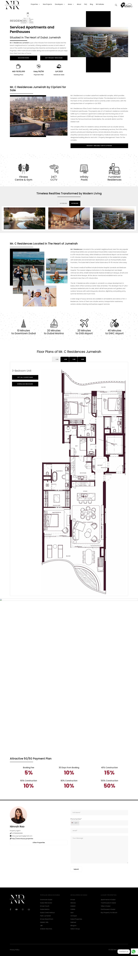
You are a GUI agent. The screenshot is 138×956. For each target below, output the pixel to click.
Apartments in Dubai (108, 900)
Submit (76, 869)
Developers (59, 4)
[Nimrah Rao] (18, 815)
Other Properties (39, 843)
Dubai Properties (76, 919)
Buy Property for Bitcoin (109, 913)
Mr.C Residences (76, 249)
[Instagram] (23, 909)
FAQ (85, 4)
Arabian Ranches (46, 929)
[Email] (29, 910)
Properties (34, 4)
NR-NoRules (100, 4)
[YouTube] (16, 909)
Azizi (72, 913)
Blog (91, 4)
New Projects (47, 4)
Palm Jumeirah (45, 916)
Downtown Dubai (46, 900)
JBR (41, 926)
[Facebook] (10, 909)
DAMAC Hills (44, 922)
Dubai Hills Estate (46, 903)
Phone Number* (76, 821)
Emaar (73, 900)
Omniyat (74, 916)
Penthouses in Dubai (108, 909)
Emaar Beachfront (46, 919)
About (79, 4)
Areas (70, 4)
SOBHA (73, 909)
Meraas (73, 903)
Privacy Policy (14, 950)
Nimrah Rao (17, 826)
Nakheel (73, 922)
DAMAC (73, 906)
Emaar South (44, 906)
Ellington (73, 926)
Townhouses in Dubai (108, 903)
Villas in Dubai (105, 906)
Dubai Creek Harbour (47, 913)
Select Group (75, 929)
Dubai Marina (44, 909)
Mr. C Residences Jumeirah (19, 43)
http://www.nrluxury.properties (22, 839)
